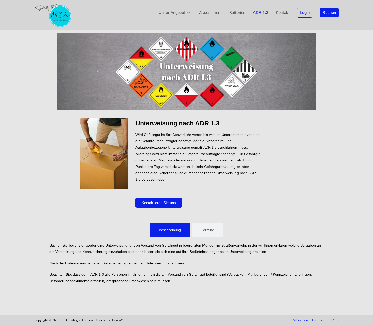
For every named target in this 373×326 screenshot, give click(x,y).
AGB (335, 320)
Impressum (320, 320)
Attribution (300, 320)
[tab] (170, 230)
